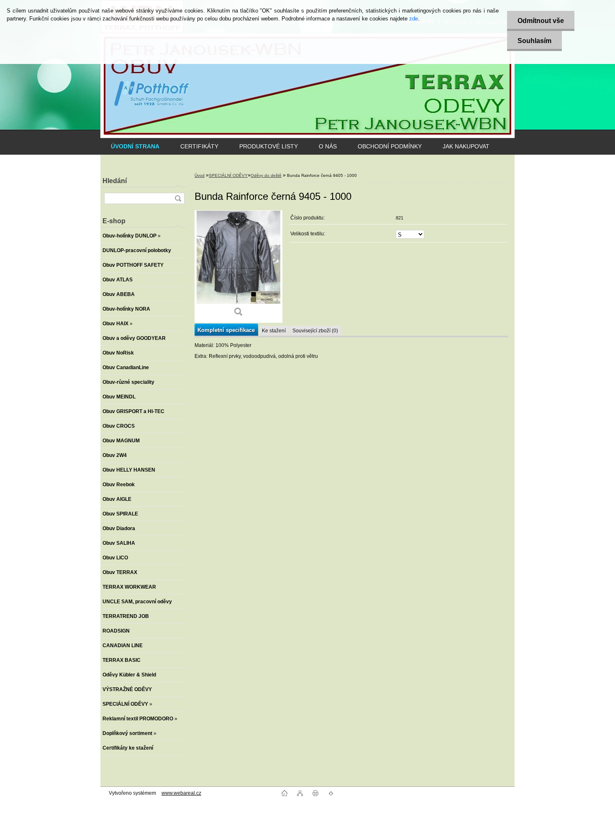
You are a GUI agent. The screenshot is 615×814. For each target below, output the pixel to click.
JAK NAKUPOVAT (466, 146)
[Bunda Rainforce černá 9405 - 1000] (238, 266)
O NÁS (328, 146)
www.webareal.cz (181, 793)
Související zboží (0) (315, 331)
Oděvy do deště (266, 175)
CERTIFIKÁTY (199, 146)
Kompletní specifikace (226, 330)
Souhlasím (534, 40)
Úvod (200, 175)
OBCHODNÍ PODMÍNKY (390, 146)
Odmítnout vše (541, 20)
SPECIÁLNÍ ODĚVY (228, 175)
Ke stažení (274, 331)
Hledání (114, 180)
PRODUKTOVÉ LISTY (268, 146)
